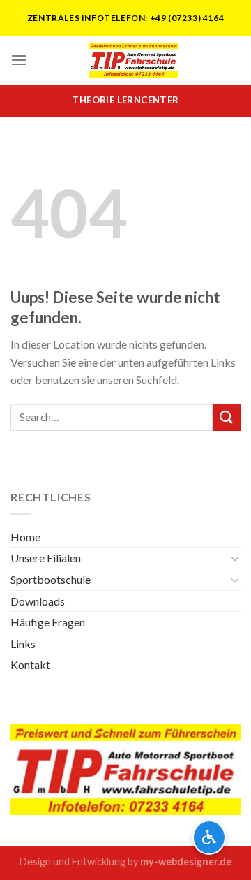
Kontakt (30, 664)
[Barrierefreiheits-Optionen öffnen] (209, 837)
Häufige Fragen (47, 622)
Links (23, 643)
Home (25, 536)
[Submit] (227, 417)
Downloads (37, 601)
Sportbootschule (50, 579)
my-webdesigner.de (185, 861)
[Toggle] (235, 558)
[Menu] (18, 60)
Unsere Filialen (45, 557)
